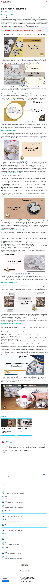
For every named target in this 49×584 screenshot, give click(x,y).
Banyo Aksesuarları (13, 476)
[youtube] (23, 571)
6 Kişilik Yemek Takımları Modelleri (24, 429)
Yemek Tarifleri (21, 579)
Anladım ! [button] (5, 580)
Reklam (31, 581)
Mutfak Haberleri (9, 6)
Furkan (7, 441)
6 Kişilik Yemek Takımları (30, 578)
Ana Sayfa (3, 6)
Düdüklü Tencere (29, 567)
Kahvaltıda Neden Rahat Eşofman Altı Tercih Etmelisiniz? (14, 482)
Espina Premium (34, 579)
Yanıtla (3, 452)
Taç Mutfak (27, 579)
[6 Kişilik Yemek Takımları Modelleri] (24, 423)
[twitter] (26, 571)
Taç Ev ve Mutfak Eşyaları (7, 484)
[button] (1, 2)
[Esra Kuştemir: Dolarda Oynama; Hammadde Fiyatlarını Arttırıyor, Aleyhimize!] (8, 423)
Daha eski (45, 474)
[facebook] (20, 571)
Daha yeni (4, 474)
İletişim (25, 581)
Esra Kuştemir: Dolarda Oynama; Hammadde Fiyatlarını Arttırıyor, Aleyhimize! (7, 430)
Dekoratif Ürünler (4, 476)
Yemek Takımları (4, 381)
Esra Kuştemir (21, 578)
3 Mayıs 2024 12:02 (8, 442)
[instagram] (29, 571)
